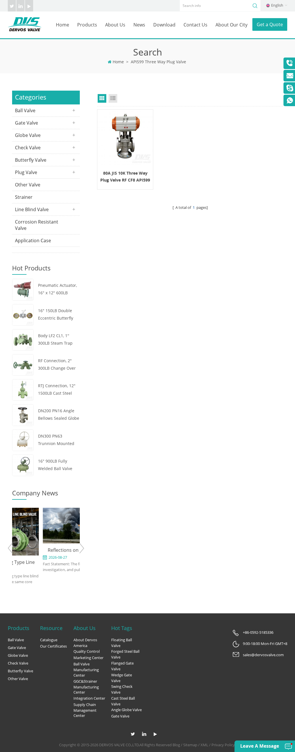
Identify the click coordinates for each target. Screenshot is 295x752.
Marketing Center (88, 657)
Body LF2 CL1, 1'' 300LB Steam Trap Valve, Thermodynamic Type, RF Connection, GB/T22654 (58, 340)
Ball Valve (25, 110)
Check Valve (28, 147)
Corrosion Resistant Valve (36, 225)
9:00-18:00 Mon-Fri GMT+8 (265, 643)
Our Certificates (53, 646)
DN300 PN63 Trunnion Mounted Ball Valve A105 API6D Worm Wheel (59, 440)
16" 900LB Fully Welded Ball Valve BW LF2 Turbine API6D (55, 465)
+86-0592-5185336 (258, 632)
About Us (115, 25)
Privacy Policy (223, 744)
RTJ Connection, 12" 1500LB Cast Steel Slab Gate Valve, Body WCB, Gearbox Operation (58, 390)
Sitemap (190, 744)
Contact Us (195, 25)
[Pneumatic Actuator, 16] (22, 289)
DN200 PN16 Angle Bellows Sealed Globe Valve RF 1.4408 (58, 415)
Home (62, 25)
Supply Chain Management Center (85, 710)
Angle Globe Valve (126, 709)
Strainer (24, 197)
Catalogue (48, 639)
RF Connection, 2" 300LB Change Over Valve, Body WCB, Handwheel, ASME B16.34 (57, 365)
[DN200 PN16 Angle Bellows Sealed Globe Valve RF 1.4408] (22, 414)
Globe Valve (28, 135)
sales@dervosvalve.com (263, 654)
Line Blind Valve (32, 209)
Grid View (102, 98)
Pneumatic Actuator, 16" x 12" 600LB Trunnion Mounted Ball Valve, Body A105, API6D (59, 290)
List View (113, 98)
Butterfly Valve (30, 160)
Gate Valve (26, 123)
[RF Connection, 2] (22, 364)
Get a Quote (270, 24)
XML (204, 744)
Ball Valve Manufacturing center (86, 669)
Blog (176, 744)
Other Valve (27, 185)
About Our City (231, 25)
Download (164, 25)
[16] (22, 314)
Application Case (33, 240)
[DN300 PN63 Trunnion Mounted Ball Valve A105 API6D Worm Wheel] (22, 439)
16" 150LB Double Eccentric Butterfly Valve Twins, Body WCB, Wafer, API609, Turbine (57, 315)
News (139, 25)
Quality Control (86, 651)
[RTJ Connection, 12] (22, 389)
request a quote (125, 137)
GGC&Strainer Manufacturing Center (86, 687)
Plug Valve (26, 172)
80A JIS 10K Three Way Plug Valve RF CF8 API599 (125, 176)
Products (87, 25)
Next (81, 548)
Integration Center (89, 698)
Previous (10, 548)
